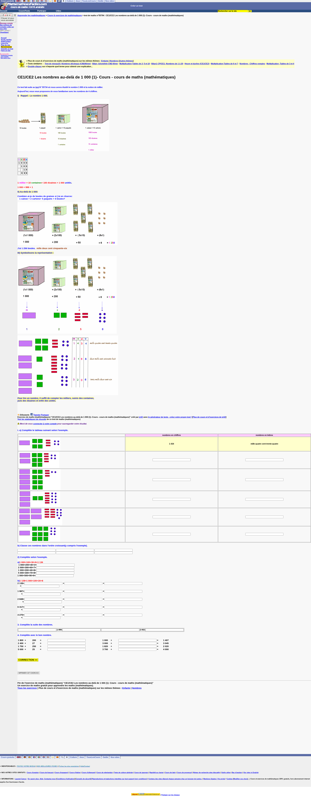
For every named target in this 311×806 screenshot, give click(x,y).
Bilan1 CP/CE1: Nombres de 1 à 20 (167, 64)
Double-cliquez (35, 66)
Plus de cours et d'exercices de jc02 (209, 417)
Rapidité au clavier (157, 772)
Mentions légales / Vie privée (214, 779)
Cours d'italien (74, 772)
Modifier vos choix (241, 779)
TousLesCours (93, 757)
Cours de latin (170, 772)
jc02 (141, 417)
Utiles (58, 11)
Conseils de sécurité (83, 779)
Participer (41, 11)
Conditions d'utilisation (65, 779)
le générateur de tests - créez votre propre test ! (170, 417)
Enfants (104, 61)
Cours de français (46, 772)
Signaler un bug (7, 49)
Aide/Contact (6, 41)
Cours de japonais (141, 772)
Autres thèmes (126, 61)
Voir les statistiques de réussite (31, 419)
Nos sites (115, 757)
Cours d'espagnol (61, 772)
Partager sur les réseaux (170, 795)
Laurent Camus (20, 779)
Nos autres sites (5, 58)
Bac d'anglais (237, 772)
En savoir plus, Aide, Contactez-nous (42, 779)
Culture (73, 757)
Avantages (4, 32)
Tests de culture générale (123, 772)
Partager (45, 415)
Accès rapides (6, 40)
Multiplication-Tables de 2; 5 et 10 (134, 64)
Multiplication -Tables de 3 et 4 (280, 64)
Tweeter (37, 415)
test (37, 87)
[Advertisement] (164, 36)
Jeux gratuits (5, 56)
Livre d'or (4, 43)
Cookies (230, 779)
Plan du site (5, 45)
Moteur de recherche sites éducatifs (206, 772)
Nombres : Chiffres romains (252, 64)
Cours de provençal (184, 772)
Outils (105, 757)
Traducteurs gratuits (7, 55)
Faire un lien (5, 50)
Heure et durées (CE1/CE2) (197, 64)
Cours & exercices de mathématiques (64, 15)
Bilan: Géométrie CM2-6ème (105, 64)
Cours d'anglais (33, 772)
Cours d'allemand (88, 772)
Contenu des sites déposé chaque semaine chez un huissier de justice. (175, 779)
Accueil (3, 11)
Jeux (81, 757)
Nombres (114, 61)
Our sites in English (251, 772)
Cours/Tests (24, 11)
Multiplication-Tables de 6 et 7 (224, 64)
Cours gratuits (7, 757)
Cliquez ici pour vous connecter (7, 19)
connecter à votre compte (45, 424)
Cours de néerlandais (105, 772)
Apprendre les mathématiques (31, 15)
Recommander (6, 47)
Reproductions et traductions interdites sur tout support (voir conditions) (119, 779)
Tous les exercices (27, 688)
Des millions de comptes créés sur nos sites (7, 26)
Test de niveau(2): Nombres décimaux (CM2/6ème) (68, 64)
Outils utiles (225, 772)
